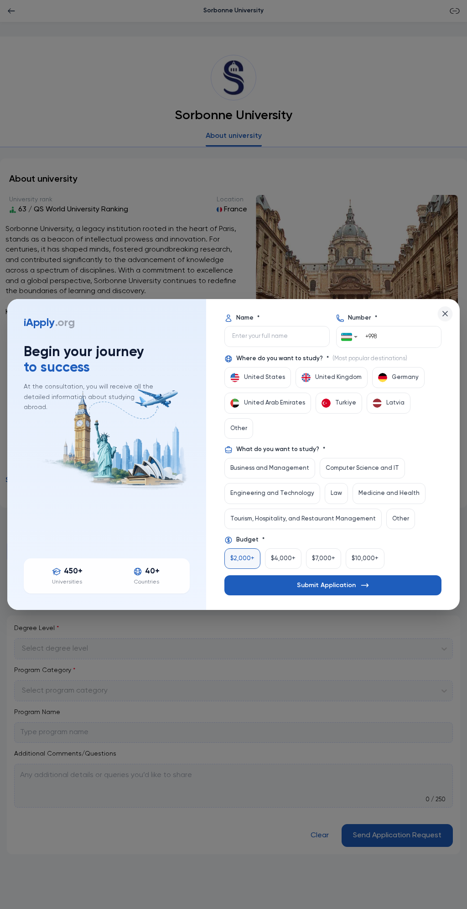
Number (362, 318)
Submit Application (326, 585)
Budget (250, 540)
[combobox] (349, 336)
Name (247, 318)
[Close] (445, 313)
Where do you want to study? (321, 359)
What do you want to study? (280, 449)
